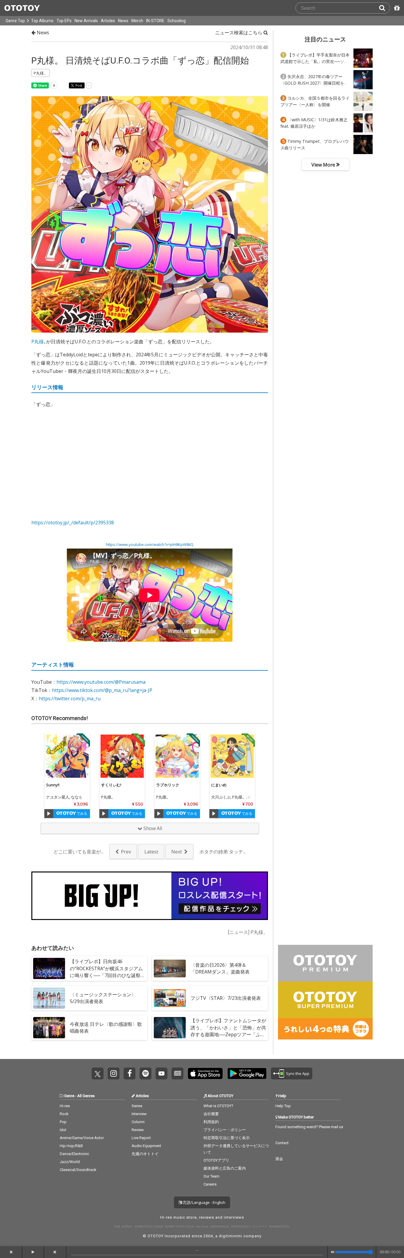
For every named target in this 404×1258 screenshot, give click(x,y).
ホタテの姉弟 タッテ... (222, 851)
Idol (63, 1130)
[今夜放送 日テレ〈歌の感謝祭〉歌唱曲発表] (49, 1027)
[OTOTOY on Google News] (177, 1073)
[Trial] (48, 813)
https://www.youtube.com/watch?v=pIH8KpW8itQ (149, 544)
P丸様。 (108, 797)
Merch (137, 20)
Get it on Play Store (247, 1073)
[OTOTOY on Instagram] (113, 1073)
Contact (282, 1143)
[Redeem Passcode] (396, 8)
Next (176, 851)
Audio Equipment (146, 1146)
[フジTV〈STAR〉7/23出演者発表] (170, 998)
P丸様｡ (38, 341)
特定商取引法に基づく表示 (226, 1138)
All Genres (86, 1096)
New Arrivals (86, 20)
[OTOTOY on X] (98, 1073)
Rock (64, 1114)
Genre (69, 1096)
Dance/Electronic (74, 1154)
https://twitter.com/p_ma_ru (70, 698)
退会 (279, 1159)
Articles (108, 20)
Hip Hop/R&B (71, 1146)
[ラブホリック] (177, 756)
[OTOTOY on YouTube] (161, 1073)
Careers (209, 1184)
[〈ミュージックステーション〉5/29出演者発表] (49, 998)
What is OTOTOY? (218, 1106)
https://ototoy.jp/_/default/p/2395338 (72, 522)
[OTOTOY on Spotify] (145, 1073)
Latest (151, 851)
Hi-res (65, 1106)
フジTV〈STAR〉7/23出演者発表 (225, 998)
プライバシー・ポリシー (224, 1130)
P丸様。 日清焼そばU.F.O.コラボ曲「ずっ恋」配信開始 (140, 60)
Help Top (283, 1106)
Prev (126, 851)
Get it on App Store (205, 1073)
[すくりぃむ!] (122, 756)
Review (138, 1130)
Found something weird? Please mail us (309, 1127)
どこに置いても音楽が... (79, 851)
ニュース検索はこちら (239, 32)
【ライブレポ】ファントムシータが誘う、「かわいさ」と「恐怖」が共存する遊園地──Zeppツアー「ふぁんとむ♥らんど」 (228, 1030)
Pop (63, 1122)
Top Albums (42, 20)
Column (138, 1122)
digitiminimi (230, 1236)
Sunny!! (52, 785)
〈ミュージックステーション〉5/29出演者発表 (103, 998)
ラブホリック (167, 785)
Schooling (176, 20)
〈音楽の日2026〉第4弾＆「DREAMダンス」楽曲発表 (220, 968)
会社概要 (211, 1114)
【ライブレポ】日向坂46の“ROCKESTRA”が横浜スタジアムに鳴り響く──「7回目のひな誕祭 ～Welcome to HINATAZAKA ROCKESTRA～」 (106, 975)
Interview (139, 1114)
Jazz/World (70, 1162)
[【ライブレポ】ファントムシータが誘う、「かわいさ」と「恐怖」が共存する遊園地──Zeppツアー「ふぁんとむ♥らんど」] (170, 1027)
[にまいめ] (232, 756)
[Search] (384, 8)
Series (137, 1106)
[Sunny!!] (67, 756)
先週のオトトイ (145, 1154)
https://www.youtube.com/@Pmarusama (101, 682)
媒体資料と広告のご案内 (224, 1168)
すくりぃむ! (111, 785)
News (123, 20)
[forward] (55, 1252)
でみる (81, 813)
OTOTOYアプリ (216, 1160)
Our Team (211, 1176)
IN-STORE (155, 20)
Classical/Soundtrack (78, 1170)
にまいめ (219, 785)
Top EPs (64, 20)
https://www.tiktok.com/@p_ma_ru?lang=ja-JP (102, 690)
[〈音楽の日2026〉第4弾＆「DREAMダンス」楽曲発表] (170, 968)
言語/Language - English (203, 1202)
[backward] (11, 1252)
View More (323, 164)
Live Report (141, 1138)
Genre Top (15, 20)
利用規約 (211, 1122)
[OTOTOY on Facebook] (129, 1073)
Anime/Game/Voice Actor (82, 1138)
